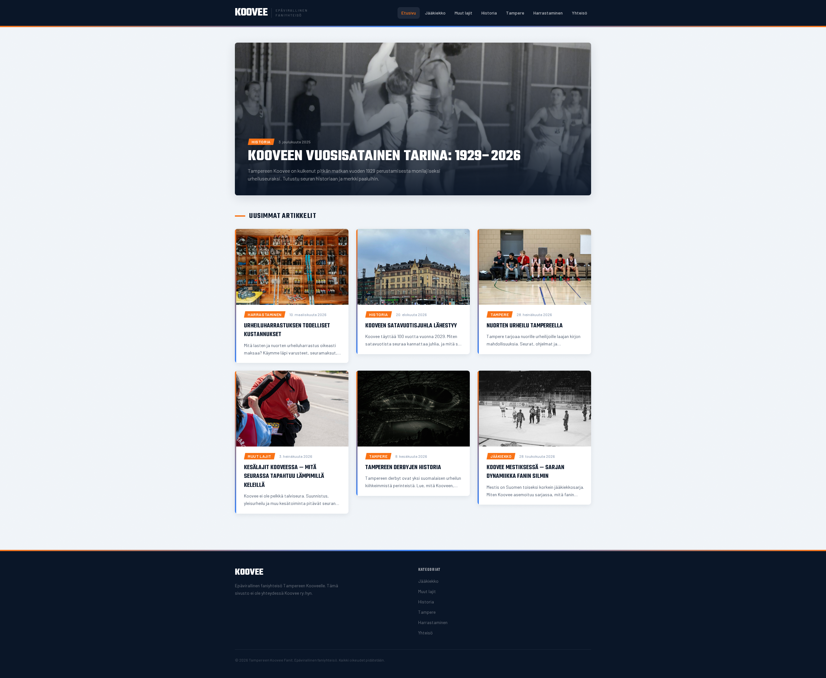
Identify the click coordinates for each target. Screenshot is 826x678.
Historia (489, 12)
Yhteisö (579, 12)
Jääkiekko (435, 12)
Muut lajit (463, 12)
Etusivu (408, 12)
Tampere (515, 12)
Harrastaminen (548, 12)
